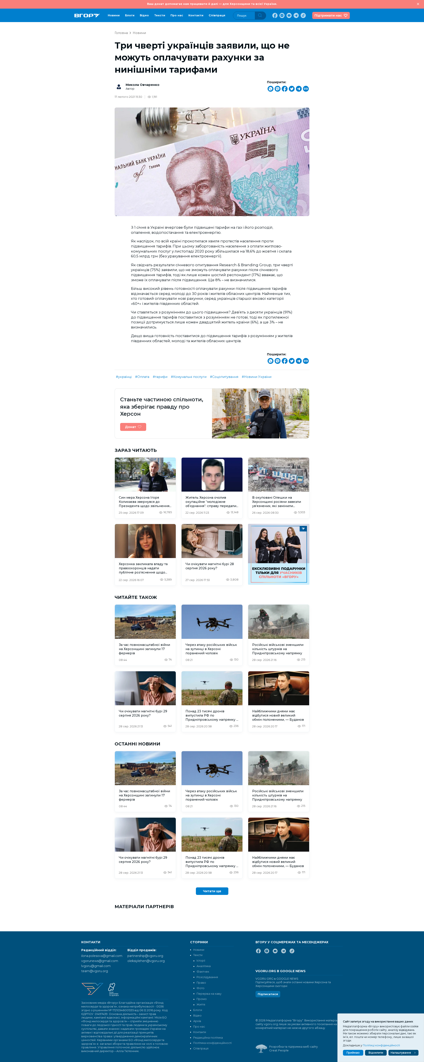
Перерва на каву (209, 993)
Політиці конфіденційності (381, 1045)
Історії (201, 960)
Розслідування (207, 977)
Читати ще (212, 891)
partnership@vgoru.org (145, 956)
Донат (130, 427)
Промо (202, 999)
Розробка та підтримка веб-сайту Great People (293, 1048)
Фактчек (203, 971)
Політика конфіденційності (212, 1043)
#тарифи (160, 377)
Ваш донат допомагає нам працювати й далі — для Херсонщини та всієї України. (212, 4)
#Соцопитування (224, 377)
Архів (197, 1021)
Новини (114, 15)
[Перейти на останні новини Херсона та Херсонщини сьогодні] (87, 15)
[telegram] (295, 15)
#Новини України (256, 377)
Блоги (129, 15)
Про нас (176, 15)
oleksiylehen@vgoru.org (146, 961)
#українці (124, 377)
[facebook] (274, 15)
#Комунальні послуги (188, 377)
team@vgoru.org (94, 971)
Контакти (195, 15)
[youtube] (288, 15)
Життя (201, 1004)
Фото (200, 988)
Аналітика (204, 966)
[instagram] (281, 15)
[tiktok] (302, 15)
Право (201, 982)
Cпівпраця (217, 15)
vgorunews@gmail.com (99, 961)
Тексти (159, 15)
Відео (144, 15)
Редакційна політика (208, 1037)
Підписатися (268, 994)
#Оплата (142, 377)
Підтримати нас (328, 15)
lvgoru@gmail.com (96, 966)
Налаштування (401, 1052)
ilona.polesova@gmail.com (101, 956)
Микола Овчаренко (142, 85)
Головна (121, 33)
